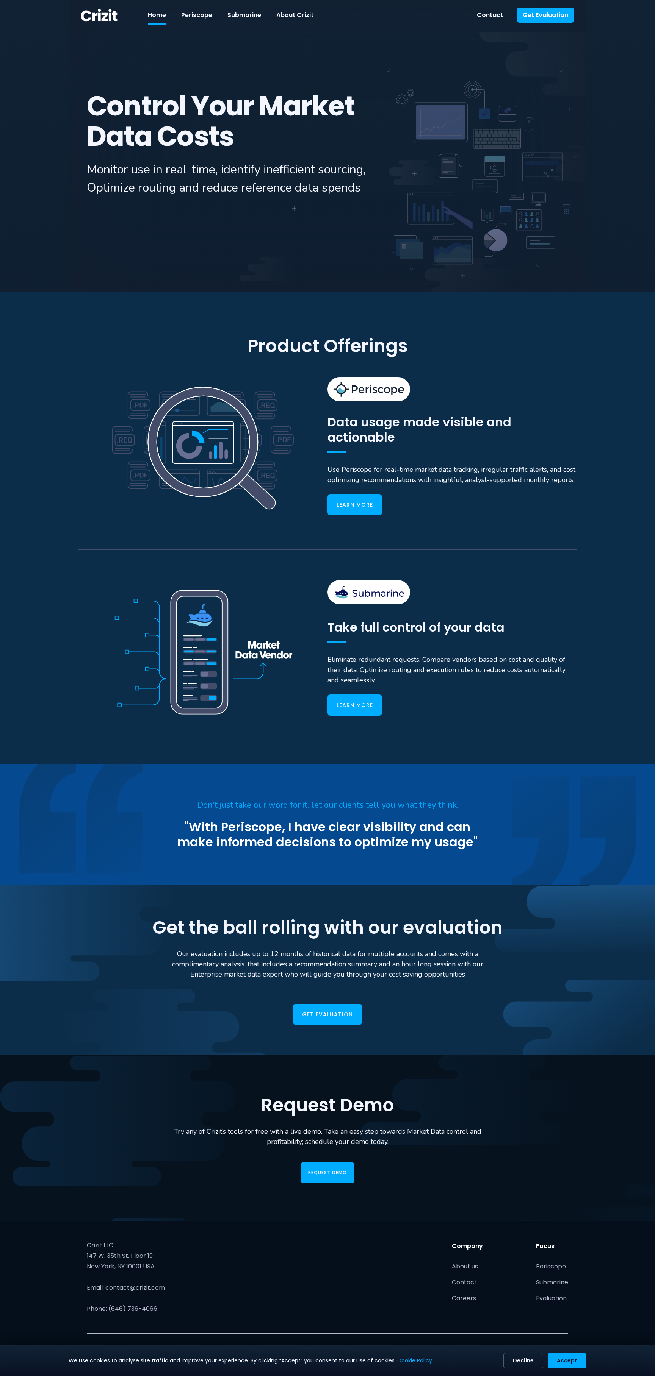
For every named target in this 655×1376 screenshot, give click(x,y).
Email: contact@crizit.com (126, 1287)
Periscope (196, 15)
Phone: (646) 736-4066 (122, 1308)
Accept (567, 1360)
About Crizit (294, 15)
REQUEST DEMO (327, 1172)
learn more (355, 505)
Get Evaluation (545, 15)
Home (157, 15)
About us (465, 1266)
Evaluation (551, 1298)
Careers (464, 1298)
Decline (523, 1360)
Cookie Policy (414, 1360)
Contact (490, 15)
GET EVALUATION (327, 1014)
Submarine (244, 15)
